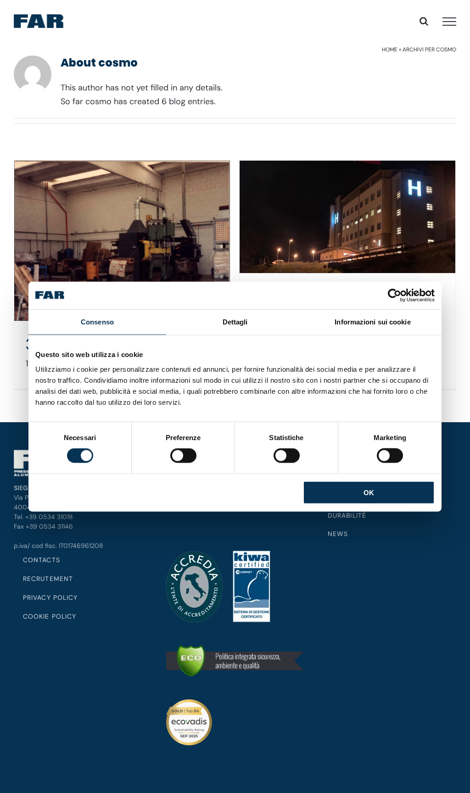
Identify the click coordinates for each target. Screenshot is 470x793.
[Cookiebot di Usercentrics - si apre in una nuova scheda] (394, 295)
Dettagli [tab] (235, 322)
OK (369, 492)
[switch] (183, 455)
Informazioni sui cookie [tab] (372, 322)
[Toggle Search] (424, 21)
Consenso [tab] (97, 322)
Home (389, 49)
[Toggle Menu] (449, 21)
